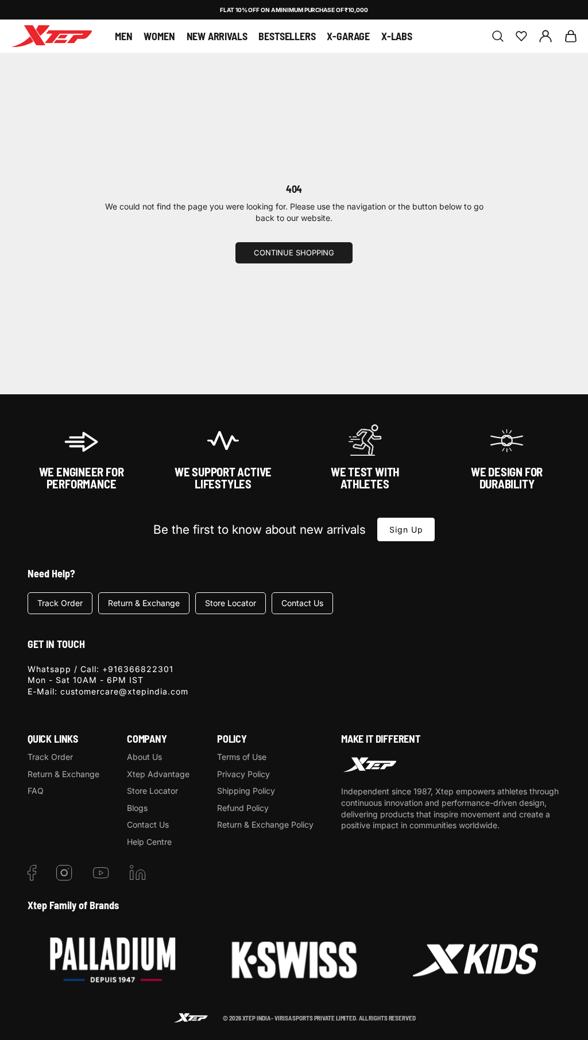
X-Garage (348, 36)
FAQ (36, 790)
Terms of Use (241, 757)
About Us (144, 757)
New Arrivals (217, 36)
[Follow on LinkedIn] (138, 873)
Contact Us (302, 603)
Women (159, 36)
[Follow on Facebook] (32, 873)
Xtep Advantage (158, 774)
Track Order (60, 603)
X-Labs (396, 36)
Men (123, 36)
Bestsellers (286, 36)
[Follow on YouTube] (101, 873)
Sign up (406, 529)
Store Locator (230, 603)
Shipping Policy (246, 790)
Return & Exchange (144, 603)
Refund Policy (243, 808)
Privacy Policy (243, 774)
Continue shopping (294, 252)
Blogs (137, 808)
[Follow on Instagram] (64, 873)
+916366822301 (137, 669)
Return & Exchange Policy (265, 824)
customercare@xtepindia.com (124, 691)
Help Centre (149, 842)
